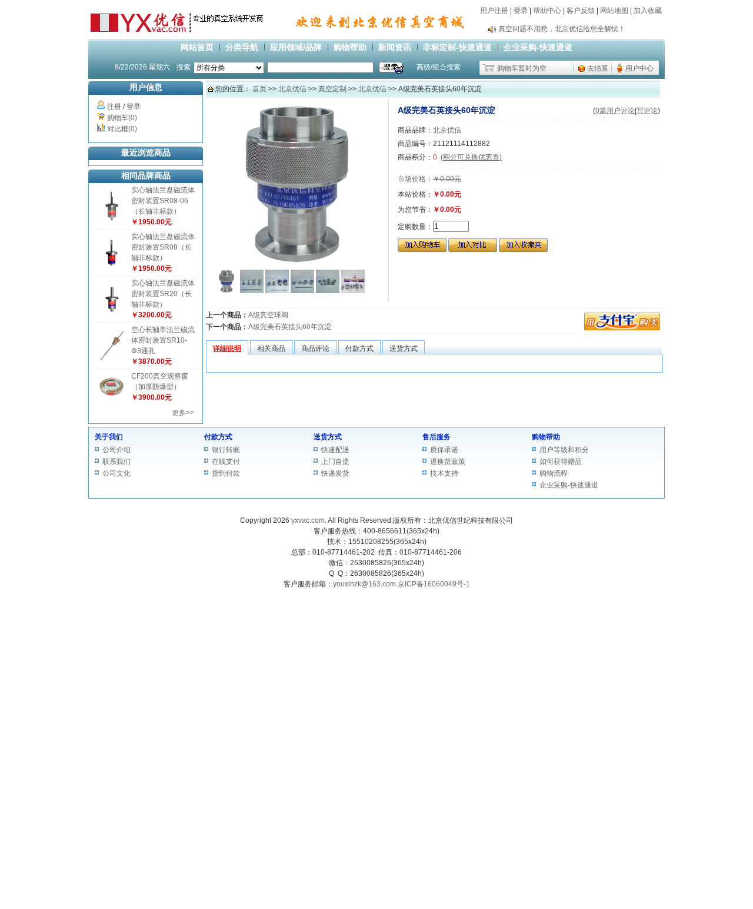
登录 (521, 10)
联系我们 (116, 461)
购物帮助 (350, 47)
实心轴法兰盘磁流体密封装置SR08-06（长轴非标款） (163, 200)
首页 (259, 89)
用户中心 (639, 68)
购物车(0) (122, 118)
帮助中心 (547, 10)
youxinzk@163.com (364, 584)
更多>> (183, 413)
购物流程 (553, 473)
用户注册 (494, 10)
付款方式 (218, 437)
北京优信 (292, 89)
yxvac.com (308, 520)
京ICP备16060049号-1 (434, 584)
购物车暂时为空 (522, 68)
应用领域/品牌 (296, 47)
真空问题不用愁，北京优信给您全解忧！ (561, 29)
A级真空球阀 (268, 315)
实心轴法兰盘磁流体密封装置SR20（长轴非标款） (163, 293)
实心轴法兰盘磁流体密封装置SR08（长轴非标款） (163, 247)
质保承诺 (444, 450)
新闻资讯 (394, 47)
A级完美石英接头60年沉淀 (290, 327)
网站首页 (197, 47)
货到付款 (226, 473)
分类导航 (241, 47)
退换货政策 (447, 461)
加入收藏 (648, 10)
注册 (114, 106)
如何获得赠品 (560, 461)
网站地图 (614, 10)
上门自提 (335, 461)
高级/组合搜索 (439, 67)
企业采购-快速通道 (538, 47)
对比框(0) (122, 129)
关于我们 (109, 437)
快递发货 (335, 473)
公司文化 (116, 473)
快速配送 (335, 450)
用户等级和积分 (564, 450)
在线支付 (226, 461)
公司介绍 (116, 450)
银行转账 (226, 450)
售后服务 (436, 437)
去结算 (597, 68)
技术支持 (444, 473)
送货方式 (328, 437)
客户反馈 (581, 10)
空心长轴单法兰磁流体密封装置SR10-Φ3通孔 (163, 340)
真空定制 (332, 89)
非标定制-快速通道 (457, 47)
